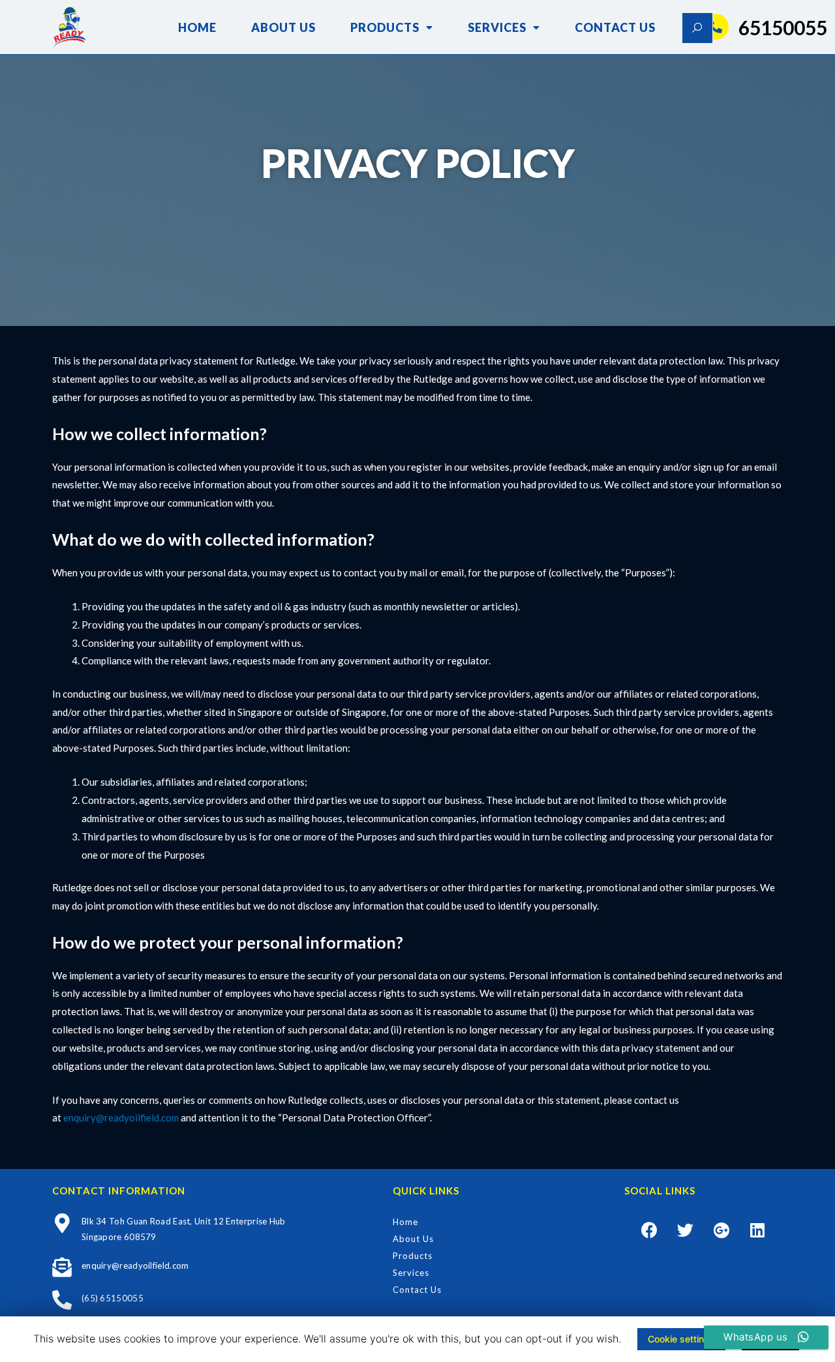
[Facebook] (649, 1229)
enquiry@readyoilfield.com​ (121, 1117)
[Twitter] (685, 1229)
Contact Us (615, 27)
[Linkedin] (757, 1229)
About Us (283, 27)
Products (384, 27)
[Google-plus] (721, 1229)
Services (497, 27)
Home (197, 27)
